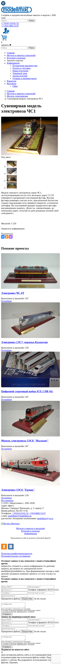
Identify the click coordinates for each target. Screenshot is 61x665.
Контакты (11, 83)
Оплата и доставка (21, 68)
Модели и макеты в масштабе (21, 55)
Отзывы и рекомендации (24, 78)
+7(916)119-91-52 (20, 513)
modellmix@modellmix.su (19, 516)
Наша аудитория (20, 71)
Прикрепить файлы (10, 598)
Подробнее (6, 301)
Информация (13, 63)
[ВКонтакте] (3, 237)
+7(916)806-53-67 (37, 513)
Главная (10, 53)
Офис (15, 86)
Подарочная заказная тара (24, 65)
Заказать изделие (15, 60)
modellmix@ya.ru (45, 518)
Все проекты (7, 500)
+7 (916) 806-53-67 (10, 26)
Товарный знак (19, 73)
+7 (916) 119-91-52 (10, 23)
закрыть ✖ (6, 45)
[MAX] (10, 237)
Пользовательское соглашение (15, 556)
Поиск (31, 21)
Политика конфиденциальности (16, 553)
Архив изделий (19, 76)
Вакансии (11, 81)
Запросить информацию (13, 228)
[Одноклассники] (7, 237)
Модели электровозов (17, 96)
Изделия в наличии (16, 58)
